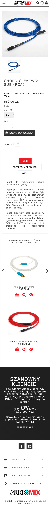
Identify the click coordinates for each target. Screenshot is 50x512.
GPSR (25, 173)
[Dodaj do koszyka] (17, 295)
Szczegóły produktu (25, 167)
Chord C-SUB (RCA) (24, 287)
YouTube (29, 446)
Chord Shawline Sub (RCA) (24, 342)
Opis (25, 161)
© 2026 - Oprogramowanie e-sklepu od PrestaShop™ (25, 502)
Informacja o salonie (25, 483)
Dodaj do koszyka (21, 132)
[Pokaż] (24, 295)
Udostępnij (17, 143)
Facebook (21, 446)
